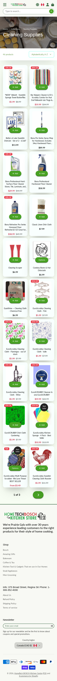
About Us (7, 595)
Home (5, 29)
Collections (15, 29)
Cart (52, 4)
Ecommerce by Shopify (28, 676)
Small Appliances (10, 571)
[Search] (51, 11)
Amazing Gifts (9, 554)
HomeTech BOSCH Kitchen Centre (28, 673)
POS (45, 673)
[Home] (18, 4)
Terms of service (10, 607)
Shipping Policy (9, 603)
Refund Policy (9, 599)
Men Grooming (9, 575)
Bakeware (7, 558)
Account (47, 4)
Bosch (5, 550)
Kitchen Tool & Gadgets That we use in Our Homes (25, 566)
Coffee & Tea (8, 562)
